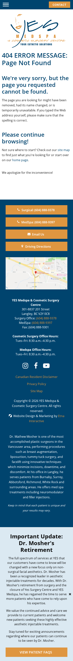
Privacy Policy (36, 384)
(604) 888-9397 (42, 323)
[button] (6, 4)
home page (20, 160)
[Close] (70, 594)
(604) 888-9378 (46, 318)
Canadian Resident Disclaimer (37, 377)
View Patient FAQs (36, 652)
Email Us (38, 234)
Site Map (37, 391)
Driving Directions (38, 246)
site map (64, 150)
